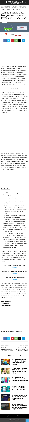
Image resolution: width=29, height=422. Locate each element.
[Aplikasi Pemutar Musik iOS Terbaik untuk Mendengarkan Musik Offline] (5, 371)
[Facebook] (5, 40)
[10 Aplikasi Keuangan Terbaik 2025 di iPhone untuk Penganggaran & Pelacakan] (5, 362)
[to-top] (27, 419)
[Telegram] (23, 40)
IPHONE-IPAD (18, 9)
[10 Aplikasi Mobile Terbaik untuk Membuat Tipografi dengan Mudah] (5, 380)
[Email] (19, 40)
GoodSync (14, 267)
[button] (3, 2)
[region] (14, 54)
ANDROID (8, 6)
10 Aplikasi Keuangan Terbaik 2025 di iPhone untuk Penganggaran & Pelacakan (19, 362)
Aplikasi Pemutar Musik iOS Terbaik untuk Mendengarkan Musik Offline (19, 371)
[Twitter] (8, 40)
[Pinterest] (12, 40)
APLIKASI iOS (19, 331)
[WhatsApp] (16, 40)
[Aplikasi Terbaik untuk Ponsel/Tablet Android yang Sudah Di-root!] (5, 388)
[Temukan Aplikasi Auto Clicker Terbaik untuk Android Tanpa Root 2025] (5, 397)
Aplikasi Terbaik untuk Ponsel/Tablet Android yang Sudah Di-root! (19, 387)
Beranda (3, 6)
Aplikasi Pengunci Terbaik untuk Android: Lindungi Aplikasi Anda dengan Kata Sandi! (19, 406)
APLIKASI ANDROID (16, 6)
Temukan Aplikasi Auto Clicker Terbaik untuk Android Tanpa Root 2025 (19, 397)
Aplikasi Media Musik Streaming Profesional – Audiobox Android (22, 349)
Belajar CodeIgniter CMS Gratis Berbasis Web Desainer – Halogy (7, 349)
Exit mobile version (14, 420)
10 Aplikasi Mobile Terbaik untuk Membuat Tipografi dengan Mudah (20, 379)
